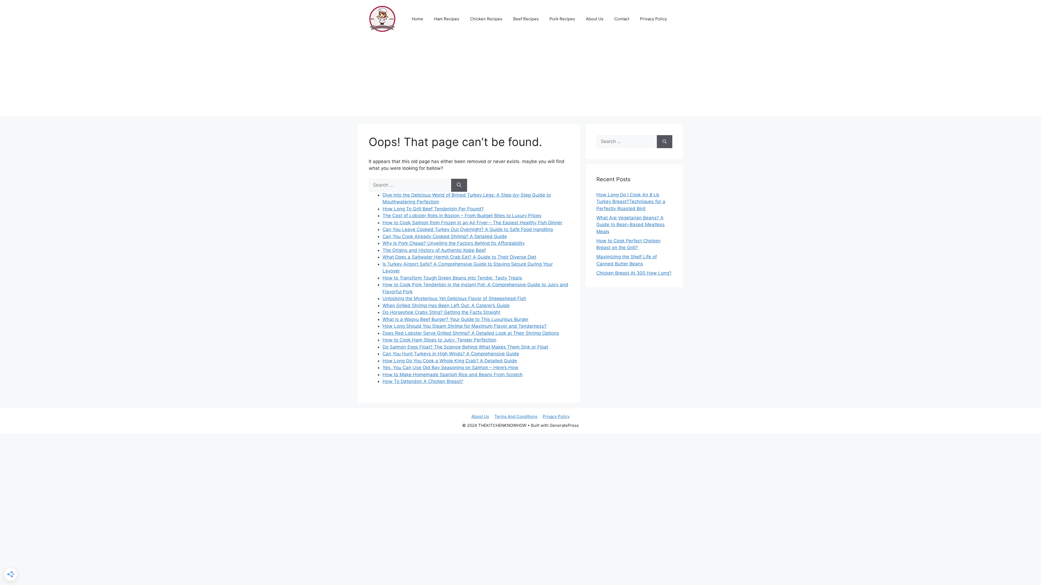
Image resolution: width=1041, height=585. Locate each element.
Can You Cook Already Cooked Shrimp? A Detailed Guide (445, 236)
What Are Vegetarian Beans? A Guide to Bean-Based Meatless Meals (630, 224)
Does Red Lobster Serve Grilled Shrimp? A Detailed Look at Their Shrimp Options (471, 333)
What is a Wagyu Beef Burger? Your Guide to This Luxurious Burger (455, 319)
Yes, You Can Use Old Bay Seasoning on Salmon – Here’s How (450, 367)
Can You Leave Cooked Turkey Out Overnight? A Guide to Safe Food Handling (468, 229)
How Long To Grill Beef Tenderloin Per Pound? (433, 209)
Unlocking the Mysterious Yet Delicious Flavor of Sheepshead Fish (454, 298)
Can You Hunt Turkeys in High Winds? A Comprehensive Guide (451, 353)
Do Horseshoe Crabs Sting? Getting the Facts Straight (441, 312)
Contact (621, 18)
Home (417, 18)
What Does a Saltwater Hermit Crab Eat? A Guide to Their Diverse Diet (459, 257)
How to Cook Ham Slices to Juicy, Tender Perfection (439, 340)
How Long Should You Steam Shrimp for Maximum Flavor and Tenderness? (465, 326)
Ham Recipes (446, 18)
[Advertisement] (520, 78)
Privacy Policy (653, 18)
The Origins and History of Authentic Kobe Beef (434, 250)
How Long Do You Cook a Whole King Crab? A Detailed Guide (450, 360)
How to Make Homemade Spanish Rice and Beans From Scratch (453, 374)
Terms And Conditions (515, 416)
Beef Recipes (526, 18)
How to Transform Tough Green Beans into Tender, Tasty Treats (452, 278)
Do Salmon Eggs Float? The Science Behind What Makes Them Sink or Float (465, 347)
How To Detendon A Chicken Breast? (423, 381)
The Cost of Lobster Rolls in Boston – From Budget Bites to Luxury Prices (462, 215)
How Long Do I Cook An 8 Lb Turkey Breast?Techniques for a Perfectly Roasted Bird (630, 201)
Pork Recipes (562, 18)
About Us (594, 18)
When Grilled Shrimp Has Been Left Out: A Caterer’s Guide (446, 305)
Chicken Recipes (486, 18)
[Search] (459, 185)
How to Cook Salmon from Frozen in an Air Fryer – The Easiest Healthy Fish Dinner (472, 222)
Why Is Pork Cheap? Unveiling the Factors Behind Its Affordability (454, 243)
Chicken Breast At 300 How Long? (633, 273)
